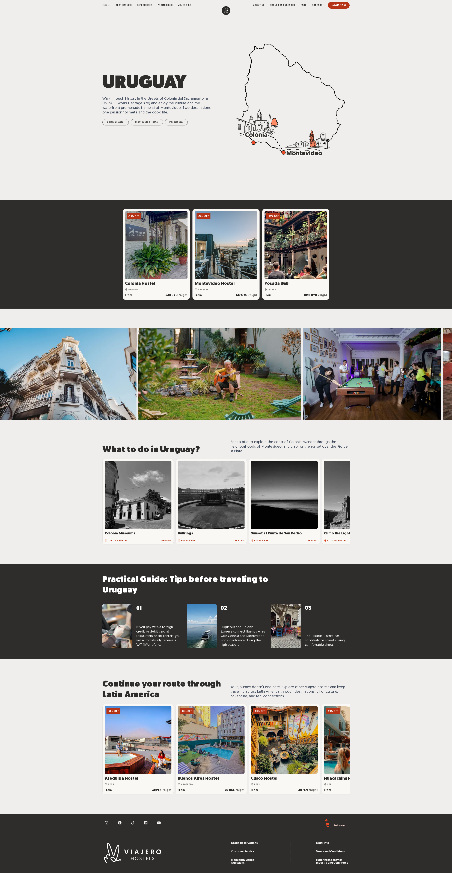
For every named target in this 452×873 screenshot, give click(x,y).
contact (317, 5)
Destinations (124, 5)
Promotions (165, 5)
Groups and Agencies (283, 5)
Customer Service (242, 851)
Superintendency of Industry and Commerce (332, 861)
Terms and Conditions (330, 851)
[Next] (343, 501)
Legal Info (322, 843)
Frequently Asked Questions (242, 861)
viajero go (185, 5)
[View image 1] (227, 374)
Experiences (144, 5)
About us (258, 5)
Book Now (339, 5)
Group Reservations (244, 843)
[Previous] (109, 501)
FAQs (304, 5)
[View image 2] (367, 374)
